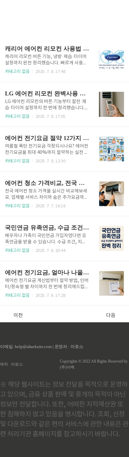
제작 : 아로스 (11, 364)
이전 (18, 315)
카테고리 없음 (17, 71)
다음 (110, 315)
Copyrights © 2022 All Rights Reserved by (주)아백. (94, 364)
